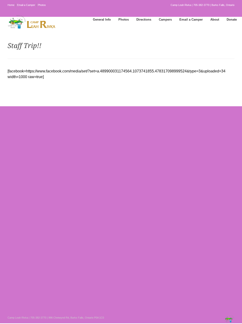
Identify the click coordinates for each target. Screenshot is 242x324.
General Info (102, 19)
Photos (42, 5)
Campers (165, 19)
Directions (143, 19)
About (214, 19)
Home (11, 5)
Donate (232, 19)
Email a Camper (26, 5)
